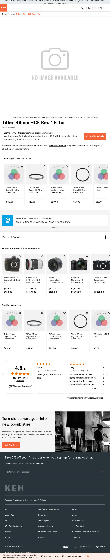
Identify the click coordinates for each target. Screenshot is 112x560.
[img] (20, 373)
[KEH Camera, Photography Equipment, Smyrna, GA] (65, 547)
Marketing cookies (73, 556)
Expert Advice (11, 515)
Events (74, 515)
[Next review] (107, 375)
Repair (74, 509)
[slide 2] (57, 227)
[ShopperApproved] (82, 547)
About (7, 537)
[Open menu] (106, 8)
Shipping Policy (44, 520)
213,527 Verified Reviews (21, 379)
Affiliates (8, 532)
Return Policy (77, 520)
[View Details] (14, 180)
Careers (41, 537)
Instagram (18, 500)
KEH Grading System (13, 526)
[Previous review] (3, 375)
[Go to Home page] (3, 8)
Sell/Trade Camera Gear (48, 509)
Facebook (8, 500)
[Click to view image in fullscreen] (55, 66)
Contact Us (76, 537)
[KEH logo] (14, 488)
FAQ (6, 520)
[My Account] (94, 8)
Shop (12, 14)
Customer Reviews (46, 526)
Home (4, 14)
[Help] (88, 8)
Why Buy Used (78, 526)
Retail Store (43, 515)
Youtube (43, 500)
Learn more (32, 557)
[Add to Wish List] (22, 166)
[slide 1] (53, 227)
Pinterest (33, 500)
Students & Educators (47, 532)
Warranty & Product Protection (85, 532)
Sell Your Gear (11, 445)
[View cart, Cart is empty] (100, 8)
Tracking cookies (51, 556)
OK (87, 556)
